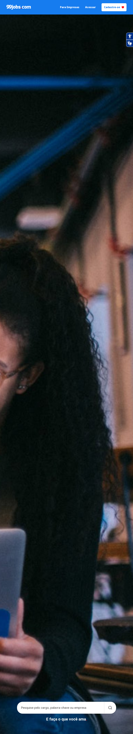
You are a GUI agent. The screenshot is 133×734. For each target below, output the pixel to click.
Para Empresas (69, 7)
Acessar (90, 7)
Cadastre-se (112, 7)
